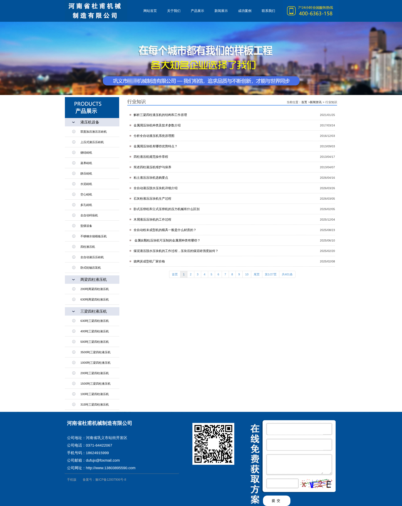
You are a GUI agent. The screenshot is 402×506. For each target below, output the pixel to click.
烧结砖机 (86, 152)
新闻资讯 (316, 102)
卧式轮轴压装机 (90, 267)
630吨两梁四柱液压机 (94, 299)
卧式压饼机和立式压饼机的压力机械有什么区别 (167, 209)
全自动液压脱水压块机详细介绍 (156, 188)
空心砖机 (86, 194)
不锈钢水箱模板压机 (93, 236)
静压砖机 (86, 173)
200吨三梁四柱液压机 (94, 373)
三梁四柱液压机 (93, 311)
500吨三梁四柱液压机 (94, 341)
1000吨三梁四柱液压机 (95, 362)
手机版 (71, 479)
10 (247, 274)
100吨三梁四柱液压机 (94, 394)
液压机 (101, 11)
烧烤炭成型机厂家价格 (149, 261)
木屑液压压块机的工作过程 (152, 219)
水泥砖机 (86, 184)
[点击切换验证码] (316, 483)
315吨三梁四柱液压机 (94, 404)
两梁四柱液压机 (93, 279)
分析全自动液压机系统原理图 (154, 135)
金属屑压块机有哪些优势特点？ (156, 146)
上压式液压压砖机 (92, 142)
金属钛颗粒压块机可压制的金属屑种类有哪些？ (167, 240)
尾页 (257, 274)
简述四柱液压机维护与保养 (152, 167)
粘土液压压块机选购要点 (151, 177)
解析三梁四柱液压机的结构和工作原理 (160, 115)
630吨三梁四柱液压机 (94, 320)
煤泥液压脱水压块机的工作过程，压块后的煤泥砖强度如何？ (176, 251)
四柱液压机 (87, 246)
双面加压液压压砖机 (93, 131)
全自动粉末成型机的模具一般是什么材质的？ (165, 230)
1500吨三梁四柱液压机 (95, 383)
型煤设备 (86, 225)
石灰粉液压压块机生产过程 (152, 198)
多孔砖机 (86, 205)
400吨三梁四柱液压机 (94, 331)
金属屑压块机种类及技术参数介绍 (157, 125)
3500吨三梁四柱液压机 (95, 352)
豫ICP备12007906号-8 (110, 479)
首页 (304, 102)
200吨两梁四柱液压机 (94, 289)
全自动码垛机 (89, 215)
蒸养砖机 (86, 163)
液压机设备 (89, 122)
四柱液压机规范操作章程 (151, 156)
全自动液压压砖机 (92, 257)
